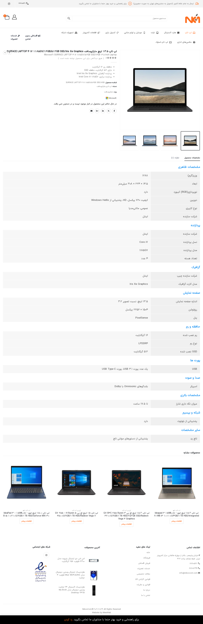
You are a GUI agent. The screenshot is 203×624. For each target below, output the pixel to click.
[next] (5, 53)
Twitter (108, 110)
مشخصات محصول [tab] (192, 157)
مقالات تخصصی (143, 574)
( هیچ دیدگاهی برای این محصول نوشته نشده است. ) (81, 58)
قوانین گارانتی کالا (142, 579)
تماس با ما (145, 595)
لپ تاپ (188, 32)
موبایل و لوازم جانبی (133, 32)
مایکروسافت (101, 86)
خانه (148, 552)
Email (91, 110)
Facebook (114, 110)
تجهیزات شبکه (67, 32)
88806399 (193, 568)
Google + (97, 110)
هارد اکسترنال (170, 32)
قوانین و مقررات (143, 584)
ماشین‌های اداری (184, 42)
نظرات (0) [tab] (175, 157)
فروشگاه (146, 557)
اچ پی (129, 510)
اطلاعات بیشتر (176, 521)
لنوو (174, 510)
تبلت (153, 32)
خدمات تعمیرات (14, 37)
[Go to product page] (176, 483)
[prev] (9, 53)
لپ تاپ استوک (162, 42)
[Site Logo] (192, 18)
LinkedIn (103, 110)
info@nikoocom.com (188, 573)
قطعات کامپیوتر (89, 32)
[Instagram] (9, 4)
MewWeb (107, 612)
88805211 (22, 3)
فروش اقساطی (144, 563)
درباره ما (146, 590)
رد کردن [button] (68, 620)
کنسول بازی (110, 32)
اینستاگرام (46, 555)
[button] (196, 90)
